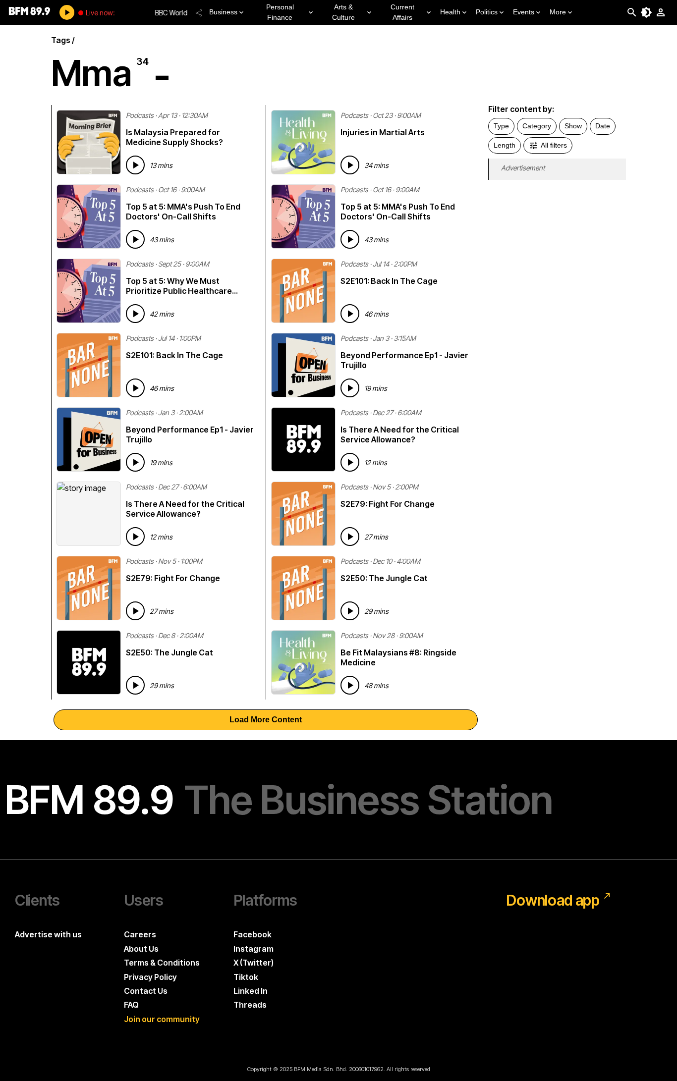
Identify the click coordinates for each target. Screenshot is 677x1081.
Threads (250, 1005)
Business (223, 12)
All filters (554, 145)
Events (523, 12)
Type (501, 126)
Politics (487, 12)
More (558, 12)
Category (536, 126)
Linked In (250, 991)
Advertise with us (48, 934)
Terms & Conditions (162, 963)
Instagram (253, 949)
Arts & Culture (343, 12)
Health (450, 12)
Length (504, 145)
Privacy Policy (150, 977)
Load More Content (265, 719)
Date (602, 126)
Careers (140, 934)
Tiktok (245, 977)
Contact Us (146, 991)
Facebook (252, 934)
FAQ (131, 1005)
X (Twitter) (253, 963)
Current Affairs (402, 12)
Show (573, 126)
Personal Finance (280, 12)
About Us (141, 949)
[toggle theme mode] (646, 12)
